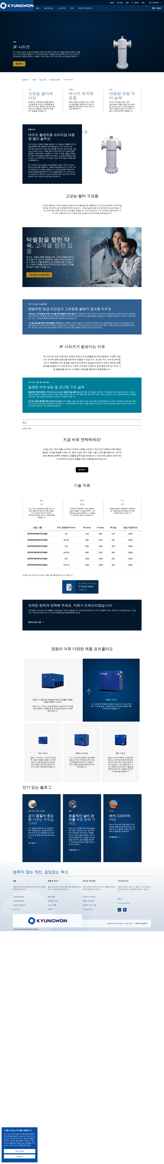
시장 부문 (61, 8)
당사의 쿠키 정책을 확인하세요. (20, 1145)
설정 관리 (128, 923)
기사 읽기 (31, 843)
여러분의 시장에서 (85, 8)
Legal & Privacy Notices (115, 923)
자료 (71, 8)
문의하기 (19, 64)
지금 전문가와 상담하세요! (39, 275)
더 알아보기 (73, 850)
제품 (37, 8)
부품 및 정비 (48, 8)
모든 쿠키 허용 (19, 1151)
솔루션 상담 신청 (34, 622)
